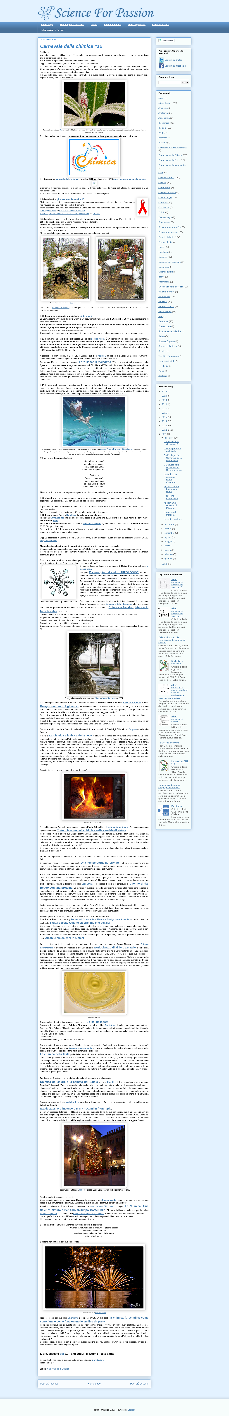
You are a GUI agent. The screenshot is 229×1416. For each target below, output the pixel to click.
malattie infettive (166, 291)
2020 (164, 396)
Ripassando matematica (171, 497)
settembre (170, 533)
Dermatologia (165, 217)
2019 (164, 400)
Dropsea (96, 213)
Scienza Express (166, 341)
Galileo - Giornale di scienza (72, 211)
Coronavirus (164, 187)
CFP (160, 172)
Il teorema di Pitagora (170, 513)
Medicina (162, 301)
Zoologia (162, 376)
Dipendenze (164, 222)
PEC (160, 316)
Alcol (160, 98)
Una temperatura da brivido (100, 862)
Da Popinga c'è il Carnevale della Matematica (173, 458)
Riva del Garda (100, 1313)
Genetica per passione (169, 262)
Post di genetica (112, 24)
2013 (164, 425)
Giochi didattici (165, 271)
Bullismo (162, 142)
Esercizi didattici (166, 237)
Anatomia (163, 113)
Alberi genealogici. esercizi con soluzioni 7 (177, 583)
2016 (164, 413)
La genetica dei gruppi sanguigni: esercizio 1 (169, 786)
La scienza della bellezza (170, 286)
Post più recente (49, 1383)
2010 (164, 564)
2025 (164, 391)
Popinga (103, 449)
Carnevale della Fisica (169, 160)
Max (61, 130)
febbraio (169, 554)
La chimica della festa (54, 1054)
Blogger (131, 1410)
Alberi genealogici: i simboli (177, 719)
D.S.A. (94, 24)
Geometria (163, 267)
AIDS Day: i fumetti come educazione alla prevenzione (64, 213)
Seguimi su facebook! (175, 66)
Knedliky (111, 1082)
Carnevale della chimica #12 (171, 442)
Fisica (161, 247)
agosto (168, 537)
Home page (47, 24)
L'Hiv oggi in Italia (48, 211)
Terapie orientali (166, 361)
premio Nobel (97, 339)
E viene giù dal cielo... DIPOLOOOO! (114, 572)
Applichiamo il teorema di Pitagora (170, 505)
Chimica (162, 182)
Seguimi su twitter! (173, 60)
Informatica (163, 281)
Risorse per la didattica (72, 24)
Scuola (161, 351)
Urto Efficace (88, 884)
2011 (164, 434)
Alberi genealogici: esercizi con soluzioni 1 (177, 612)
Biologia (162, 128)
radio (55, 520)
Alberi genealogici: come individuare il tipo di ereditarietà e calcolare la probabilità (173, 691)
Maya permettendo (48, 540)
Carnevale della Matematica (172, 165)
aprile (168, 545)
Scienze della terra (167, 346)
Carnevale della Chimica (58, 1369)
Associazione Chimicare (101, 1206)
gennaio (169, 558)
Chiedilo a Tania (160, 24)
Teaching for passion (168, 356)
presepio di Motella (60, 307)
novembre (170, 524)
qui (62, 1353)
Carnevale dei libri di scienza (172, 147)
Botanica (162, 137)
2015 (164, 417)
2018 (164, 404)
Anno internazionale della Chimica (88, 1213)
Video (161, 371)
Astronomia (164, 118)
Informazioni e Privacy (52, 30)
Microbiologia (165, 311)
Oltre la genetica (137, 24)
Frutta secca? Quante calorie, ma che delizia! (80, 922)
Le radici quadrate (173, 519)
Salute (161, 336)
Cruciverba (163, 207)
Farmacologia (165, 242)
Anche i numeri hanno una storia (171, 489)
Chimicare (73, 1318)
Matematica (164, 296)
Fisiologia (163, 252)
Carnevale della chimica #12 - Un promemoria (173, 467)
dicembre (169, 438)
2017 (164, 408)
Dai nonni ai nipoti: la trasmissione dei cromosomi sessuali (172, 640)
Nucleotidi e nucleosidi (177, 662)
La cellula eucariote (169, 742)
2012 (164, 430)
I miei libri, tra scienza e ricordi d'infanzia (170, 478)
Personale (163, 321)
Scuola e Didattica (48, 1213)
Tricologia (163, 366)
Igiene (161, 276)
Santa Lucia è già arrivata (119, 449)
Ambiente (163, 108)
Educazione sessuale (168, 232)
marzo (168, 550)
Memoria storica (166, 306)
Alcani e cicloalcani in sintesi (64, 938)
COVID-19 (163, 202)
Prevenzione (164, 326)
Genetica (162, 257)
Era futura (110, 1025)
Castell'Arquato (108, 698)
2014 (164, 421)
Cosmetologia (165, 197)
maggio (168, 541)
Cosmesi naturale (167, 192)
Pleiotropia (176, 806)
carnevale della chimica (67, 179)
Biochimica (163, 123)
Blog (160, 132)
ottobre (168, 528)
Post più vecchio (139, 1383)
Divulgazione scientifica (169, 227)
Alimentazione (165, 103)
